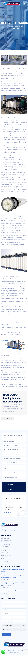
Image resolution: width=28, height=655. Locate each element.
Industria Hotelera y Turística (12, 458)
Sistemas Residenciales (10, 477)
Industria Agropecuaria (10, 445)
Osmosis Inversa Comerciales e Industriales (5, 546)
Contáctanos (4, 561)
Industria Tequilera (9, 441)
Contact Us (7, 512)
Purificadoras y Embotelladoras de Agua (14, 467)
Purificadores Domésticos (11, 472)
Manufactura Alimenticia (11, 462)
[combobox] (14, 625)
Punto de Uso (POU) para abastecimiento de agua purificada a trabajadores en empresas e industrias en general (13, 583)
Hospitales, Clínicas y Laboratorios (14, 454)
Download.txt (9, 489)
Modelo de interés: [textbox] (8, 629)
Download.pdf (9, 484)
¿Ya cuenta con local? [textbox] (8, 625)
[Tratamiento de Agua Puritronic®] (11, 4)
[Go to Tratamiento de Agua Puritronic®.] (6, 26)
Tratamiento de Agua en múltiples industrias (13, 436)
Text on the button (8, 418)
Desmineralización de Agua (11, 449)
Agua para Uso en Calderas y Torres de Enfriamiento (6, 557)
